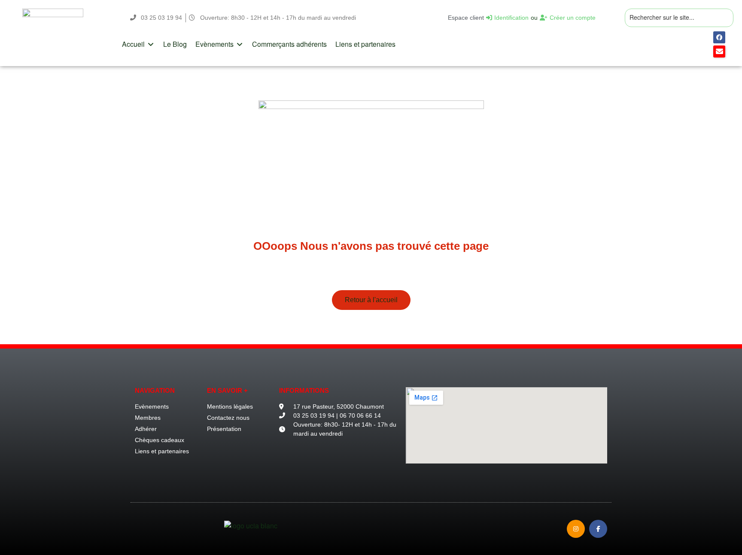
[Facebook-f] (598, 529)
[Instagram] (576, 529)
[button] (138, 44)
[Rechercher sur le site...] (679, 18)
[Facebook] (719, 37)
